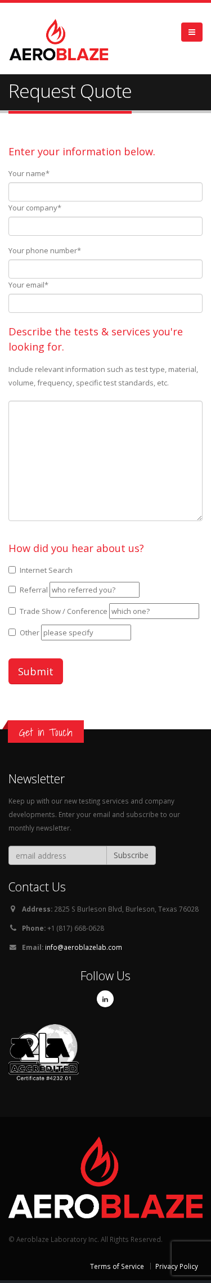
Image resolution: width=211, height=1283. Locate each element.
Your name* (29, 173)
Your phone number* (44, 250)
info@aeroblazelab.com (83, 947)
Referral (34, 590)
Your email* (28, 285)
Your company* (34, 208)
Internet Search (46, 570)
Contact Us (37, 886)
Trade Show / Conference (63, 611)
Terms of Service (117, 1266)
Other (29, 632)
